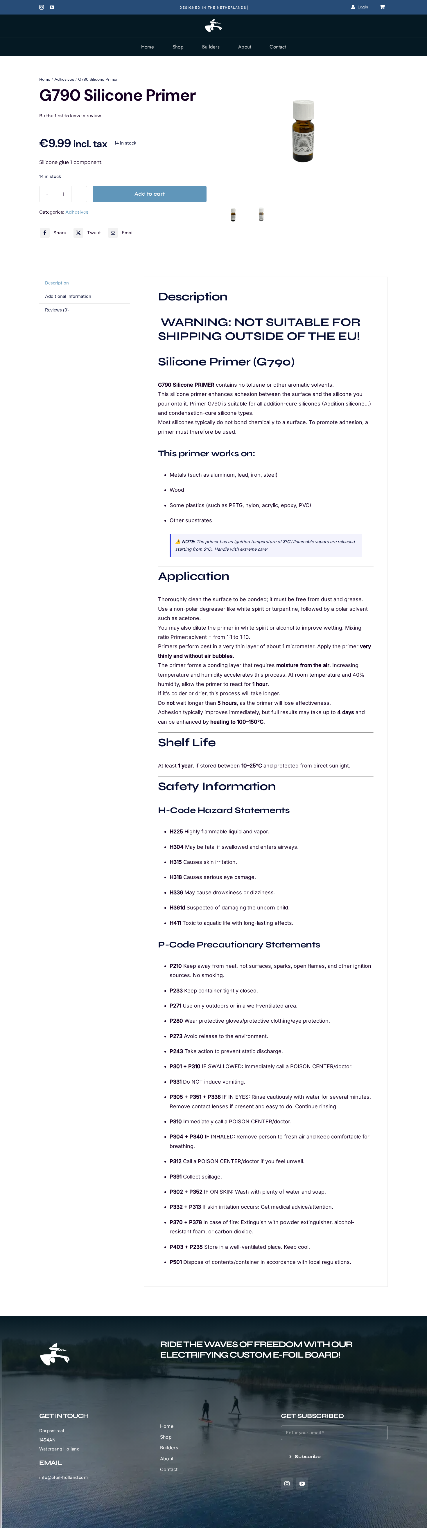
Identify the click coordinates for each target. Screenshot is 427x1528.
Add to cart (149, 194)
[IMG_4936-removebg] (304, 138)
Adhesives (76, 212)
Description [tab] (57, 283)
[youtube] (52, 7)
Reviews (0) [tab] (57, 310)
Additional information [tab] (68, 296)
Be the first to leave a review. (70, 115)
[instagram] (41, 7)
